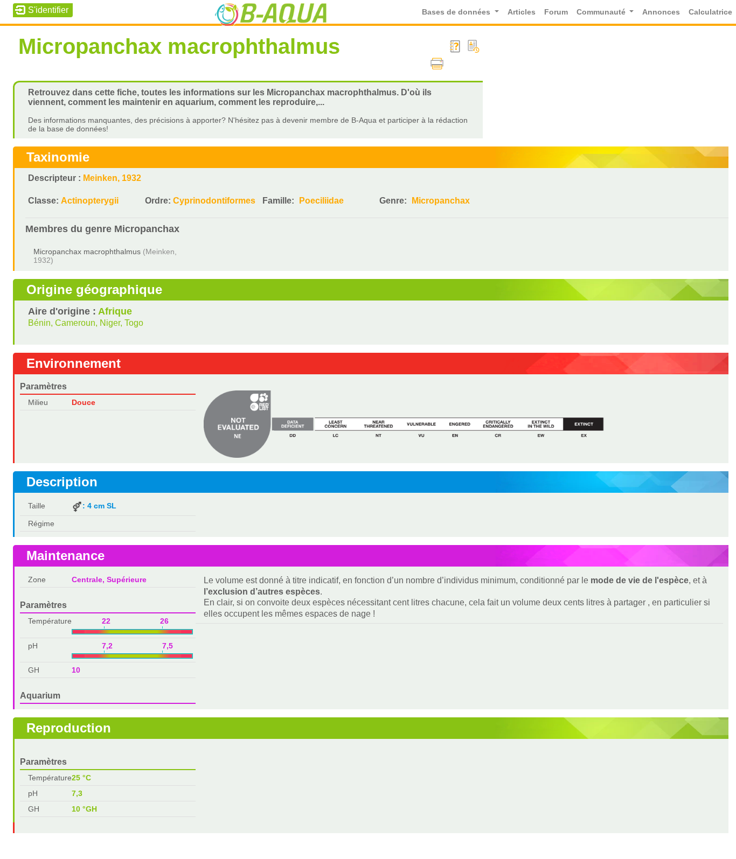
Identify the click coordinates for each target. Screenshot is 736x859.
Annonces (661, 12)
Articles (522, 12)
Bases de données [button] (457, 12)
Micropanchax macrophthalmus (87, 251)
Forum (556, 12)
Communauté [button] (602, 12)
